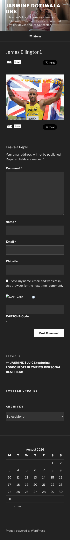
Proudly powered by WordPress (25, 530)
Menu (37, 36)
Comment (14, 168)
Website (12, 261)
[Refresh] (34, 297)
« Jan (17, 506)
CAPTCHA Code (17, 316)
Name (11, 222)
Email (11, 241)
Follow (16, 62)
